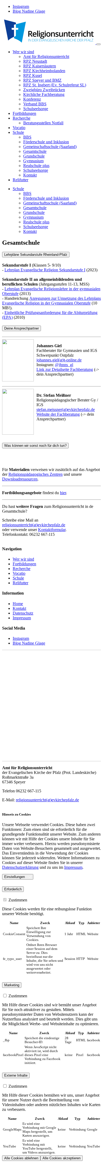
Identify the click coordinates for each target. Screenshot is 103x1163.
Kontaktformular (51, 529)
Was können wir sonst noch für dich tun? (35, 446)
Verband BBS (34, 104)
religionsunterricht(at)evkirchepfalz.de (33, 525)
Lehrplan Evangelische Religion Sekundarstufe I (44, 270)
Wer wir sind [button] (23, 52)
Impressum (73, 867)
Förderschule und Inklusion (46, 142)
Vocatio (19, 127)
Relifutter (20, 180)
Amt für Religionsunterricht (46, 56)
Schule (18, 189)
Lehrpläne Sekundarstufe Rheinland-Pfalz (35, 255)
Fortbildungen (24, 113)
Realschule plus (36, 165)
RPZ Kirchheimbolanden (44, 70)
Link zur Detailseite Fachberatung (64, 369)
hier (63, 492)
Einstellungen (14, 877)
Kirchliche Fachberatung (43, 94)
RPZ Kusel (32, 75)
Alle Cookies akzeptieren (62, 1158)
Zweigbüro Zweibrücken (44, 89)
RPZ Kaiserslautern (39, 66)
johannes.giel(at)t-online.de (59, 360)
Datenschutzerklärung (20, 867)
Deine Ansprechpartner (21, 328)
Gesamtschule (34, 151)
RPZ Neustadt (35, 61)
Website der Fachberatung (58, 414)
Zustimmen (17, 900)
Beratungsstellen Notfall (43, 123)
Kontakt (30, 175)
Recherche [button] (21, 118)
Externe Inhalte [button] (15, 1075)
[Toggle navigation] (98, 44)
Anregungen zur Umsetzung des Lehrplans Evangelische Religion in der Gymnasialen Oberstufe (51, 300)
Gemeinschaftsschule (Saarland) (50, 146)
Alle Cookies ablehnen (21, 1158)
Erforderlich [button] (13, 889)
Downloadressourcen (20, 479)
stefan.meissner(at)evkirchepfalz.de (65, 409)
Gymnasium (33, 161)
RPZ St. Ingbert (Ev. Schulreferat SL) (54, 85)
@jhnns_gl (64, 364)
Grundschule (34, 156)
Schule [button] (18, 132)
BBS (27, 137)
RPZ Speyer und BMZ (42, 80)
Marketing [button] (11, 985)
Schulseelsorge (35, 108)
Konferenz (32, 99)
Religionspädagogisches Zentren (35, 474)
